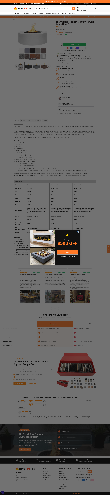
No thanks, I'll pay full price (67, 256)
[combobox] (55, 8)
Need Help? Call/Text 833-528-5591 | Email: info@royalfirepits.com (29, 3)
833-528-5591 (82, 9)
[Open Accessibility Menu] (2, 492)
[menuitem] (17, 13)
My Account (93, 3)
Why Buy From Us (64, 3)
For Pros (72, 3)
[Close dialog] (78, 232)
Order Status (86, 3)
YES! (67, 252)
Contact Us (78, 3)
